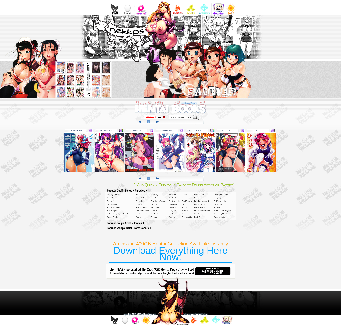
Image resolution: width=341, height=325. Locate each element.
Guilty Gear (173, 204)
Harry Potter (218, 204)
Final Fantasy (187, 201)
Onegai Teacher (113, 217)
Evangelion (140, 201)
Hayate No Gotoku (113, 207)
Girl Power (155, 204)
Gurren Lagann (199, 204)
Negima (185, 214)
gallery (205, 7)
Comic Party (140, 198)
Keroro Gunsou (199, 207)
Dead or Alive (173, 198)
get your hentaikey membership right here (213, 271)
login (128, 7)
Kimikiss (217, 207)
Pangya (138, 217)
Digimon (185, 198)
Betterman (172, 195)
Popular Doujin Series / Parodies (170, 190)
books (191, 7)
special (141, 7)
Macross (185, 211)
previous (140, 122)
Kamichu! (172, 207)
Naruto (171, 214)
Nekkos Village (131, 48)
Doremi (197, 198)
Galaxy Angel (112, 204)
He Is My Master (141, 207)
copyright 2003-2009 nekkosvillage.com (140, 314)
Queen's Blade (219, 217)
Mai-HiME (154, 214)
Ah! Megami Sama (113, 195)
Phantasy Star (187, 217)
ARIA (137, 195)
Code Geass (111, 198)
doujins (218, 7)
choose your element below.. (196, 314)
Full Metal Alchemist (201, 201)
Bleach (184, 195)
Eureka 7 (110, 201)
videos (177, 7)
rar (90, 130)
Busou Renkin (199, 195)
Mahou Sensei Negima (202, 211)
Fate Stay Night (174, 201)
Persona (172, 217)
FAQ (114, 7)
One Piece (198, 214)
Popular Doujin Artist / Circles (170, 223)
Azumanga (155, 195)
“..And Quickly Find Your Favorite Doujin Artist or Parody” (183, 184)
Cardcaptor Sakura (221, 195)
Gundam (185, 204)
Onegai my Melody (221, 214)
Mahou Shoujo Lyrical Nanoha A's (119, 214)
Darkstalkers (155, 198)
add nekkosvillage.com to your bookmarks (156, 26)
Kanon (184, 207)
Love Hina (155, 211)
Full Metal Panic (220, 201)
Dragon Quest (219, 198)
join (145, 320)
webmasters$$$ (182, 324)
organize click (155, 117)
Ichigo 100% (155, 207)
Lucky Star (172, 211)
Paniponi (154, 217)
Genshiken (140, 204)
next (157, 122)
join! (232, 7)
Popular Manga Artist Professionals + (170, 228)
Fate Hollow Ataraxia (158, 201)
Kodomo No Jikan (142, 211)
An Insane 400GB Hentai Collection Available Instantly (170, 251)
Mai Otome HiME (142, 214)
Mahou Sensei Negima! (222, 211)
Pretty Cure (198, 217)
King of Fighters (112, 211)
